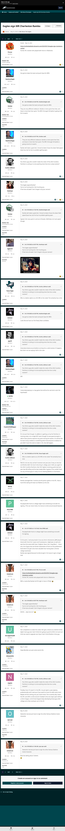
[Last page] (12, 39)
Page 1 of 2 (18, 38)
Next (9, 38)
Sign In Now (47, 783)
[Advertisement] (32, 16)
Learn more (3, 2)
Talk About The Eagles (25, 31)
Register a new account (17, 783)
